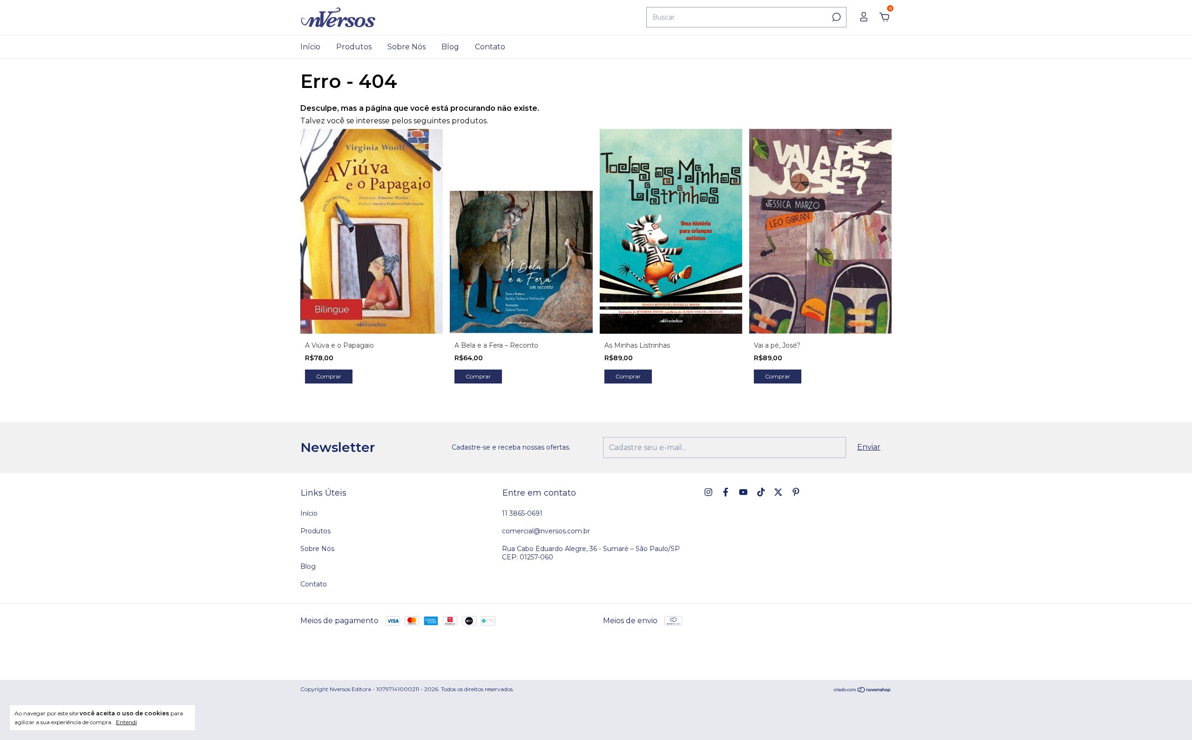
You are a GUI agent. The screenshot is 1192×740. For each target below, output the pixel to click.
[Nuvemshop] (862, 690)
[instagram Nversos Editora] (708, 492)
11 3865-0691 (522, 513)
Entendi (126, 722)
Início (310, 46)
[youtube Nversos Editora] (743, 492)
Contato (490, 46)
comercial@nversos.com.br (546, 531)
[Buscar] (835, 17)
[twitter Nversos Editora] (778, 492)
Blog (450, 46)
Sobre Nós (406, 46)
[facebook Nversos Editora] (725, 492)
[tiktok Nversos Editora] (761, 492)
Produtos (354, 46)
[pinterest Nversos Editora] (796, 492)
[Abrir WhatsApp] (1169, 716)
